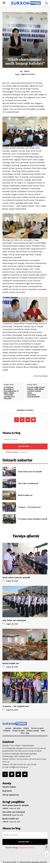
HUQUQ (26, 728)
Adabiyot (6, 731)
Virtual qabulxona (10, 795)
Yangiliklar (6, 815)
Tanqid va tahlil (18, 731)
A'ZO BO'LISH (23, 446)
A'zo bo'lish (22, 452)
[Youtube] (25, 774)
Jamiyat (25, 55)
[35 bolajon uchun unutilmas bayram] (9, 519)
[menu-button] (4, 3)
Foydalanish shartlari (26, 848)
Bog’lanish (7, 791)
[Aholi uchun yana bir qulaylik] (9, 471)
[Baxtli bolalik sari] (9, 495)
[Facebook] (16, 419)
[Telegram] (33, 419)
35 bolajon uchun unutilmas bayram (32, 519)
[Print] (27, 419)
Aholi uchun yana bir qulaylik (30, 471)
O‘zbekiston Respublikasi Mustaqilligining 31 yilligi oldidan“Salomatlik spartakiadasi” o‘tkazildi (11, 393)
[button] (46, 3)
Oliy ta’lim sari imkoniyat (28, 483)
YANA (43, 731)
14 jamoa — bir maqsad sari (29, 507)
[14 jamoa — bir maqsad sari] (9, 507)
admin (26, 71)
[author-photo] (4, 581)
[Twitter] (22, 419)
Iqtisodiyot (17, 728)
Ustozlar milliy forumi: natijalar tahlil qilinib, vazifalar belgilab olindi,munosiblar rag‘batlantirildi (36, 392)
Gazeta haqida (9, 787)
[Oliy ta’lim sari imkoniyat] (9, 483)
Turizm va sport (37, 728)
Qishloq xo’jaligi (32, 731)
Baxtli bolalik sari (25, 495)
